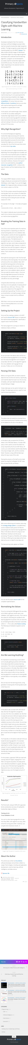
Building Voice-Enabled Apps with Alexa (11, 1029)
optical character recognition (11, 164)
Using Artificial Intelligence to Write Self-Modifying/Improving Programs (16, 985)
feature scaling (21, 624)
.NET (4, 1011)
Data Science (6, 1018)
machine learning (6, 879)
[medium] (17, 962)
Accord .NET (11, 317)
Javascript (5, 1021)
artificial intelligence (8, 877)
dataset (21, 50)
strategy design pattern (9, 525)
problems (13, 103)
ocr (13, 879)
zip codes (13, 146)
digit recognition (6, 878)
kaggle (17, 878)
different (3, 103)
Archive (3, 1032)
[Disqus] (14, 903)
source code (17, 599)
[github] (21, 962)
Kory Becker (20, 32)
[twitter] (19, 962)
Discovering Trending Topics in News (16, 999)
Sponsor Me (24, 34)
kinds (7, 103)
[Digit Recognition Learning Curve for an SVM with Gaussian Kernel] (14, 783)
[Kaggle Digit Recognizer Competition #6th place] (14, 839)
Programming (5, 17)
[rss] (26, 962)
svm (16, 880)
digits (12, 878)
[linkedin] (24, 962)
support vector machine (8, 880)
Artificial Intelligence (17, 17)
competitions (4, 101)
